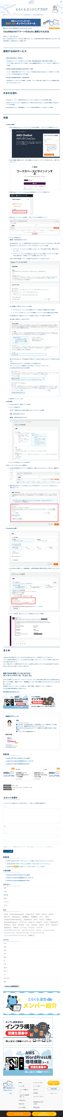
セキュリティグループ (22, 933)
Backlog (6, 895)
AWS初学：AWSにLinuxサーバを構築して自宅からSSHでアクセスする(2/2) (34, 861)
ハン (5, 974)
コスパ (38, 930)
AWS (54, 28)
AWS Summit (16, 917)
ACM (6, 914)
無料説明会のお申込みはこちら (11, 692)
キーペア (31, 927)
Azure (5, 891)
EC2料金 (48, 919)
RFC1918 (21, 925)
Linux (46, 922)
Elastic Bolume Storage (11, 922)
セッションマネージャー (37, 933)
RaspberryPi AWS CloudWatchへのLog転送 (18, 758)
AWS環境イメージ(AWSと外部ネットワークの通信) (22, 775)
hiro (17, 866)
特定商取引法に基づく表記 (38, 1103)
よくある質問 (22, 1107)
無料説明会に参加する (44, 1114)
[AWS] (8, 770)
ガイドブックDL (19, 1114)
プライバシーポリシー (38, 1097)
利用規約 (35, 1093)
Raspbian (7, 925)
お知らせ (35, 1089)
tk (4, 960)
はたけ (5, 967)
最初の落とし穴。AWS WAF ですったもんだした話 (40, 775)
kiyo (5, 950)
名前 (4, 826)
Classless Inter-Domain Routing (13, 919)
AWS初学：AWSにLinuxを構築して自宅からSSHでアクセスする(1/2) (32, 864)
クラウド (39, 927)
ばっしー (6, 971)
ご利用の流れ (22, 1100)
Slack (17, 785)
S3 (27, 925)
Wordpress (7, 927)
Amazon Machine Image (17, 914)
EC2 (41, 919)
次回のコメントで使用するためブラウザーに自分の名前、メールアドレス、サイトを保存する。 (29, 847)
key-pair (31, 922)
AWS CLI (7, 917)
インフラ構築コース (24, 1090)
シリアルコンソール (48, 930)
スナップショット (9, 933)
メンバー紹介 (36, 1086)
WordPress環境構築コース (24, 1096)
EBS (35, 919)
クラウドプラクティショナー (12, 930)
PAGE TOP (58, 1002)
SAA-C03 (34, 925)
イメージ (23, 927)
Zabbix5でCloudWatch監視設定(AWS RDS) (18, 764)
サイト (5, 840)
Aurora (44, 914)
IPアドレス (23, 922)
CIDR (47, 917)
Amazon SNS (15, 787)
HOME (20, 1082)
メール (5, 833)
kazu (5, 946)
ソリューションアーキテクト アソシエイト (15, 935)
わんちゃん (7, 978)
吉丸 (14, 789)
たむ (5, 964)
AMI (38, 914)
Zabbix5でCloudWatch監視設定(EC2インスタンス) (19, 761)
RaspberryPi (54, 922)
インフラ (6, 902)
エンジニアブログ (37, 1082)
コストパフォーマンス (28, 930)
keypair (39, 922)
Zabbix (15, 927)
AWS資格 (34, 917)
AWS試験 (25, 917)
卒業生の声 (21, 1104)
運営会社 (35, 1107)
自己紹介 (31, 935)
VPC (47, 925)
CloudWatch (25, 787)
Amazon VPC (30, 914)
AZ (41, 917)
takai (5, 957)
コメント (5, 807)
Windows (54, 925)
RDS (14, 925)
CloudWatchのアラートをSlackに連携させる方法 (11, 746)
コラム (5, 905)
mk (4, 953)
